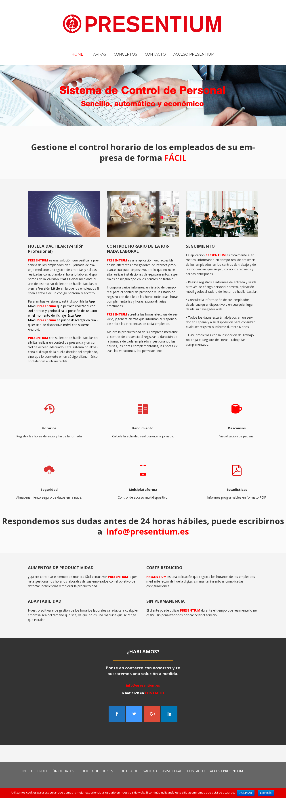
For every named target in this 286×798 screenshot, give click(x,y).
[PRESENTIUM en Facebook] (117, 714)
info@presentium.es (143, 685)
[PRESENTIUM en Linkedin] (169, 714)
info (146, 531)
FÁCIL (175, 157)
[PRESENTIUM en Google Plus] (152, 714)
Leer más (265, 792)
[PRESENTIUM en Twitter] (134, 714)
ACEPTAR (246, 792)
